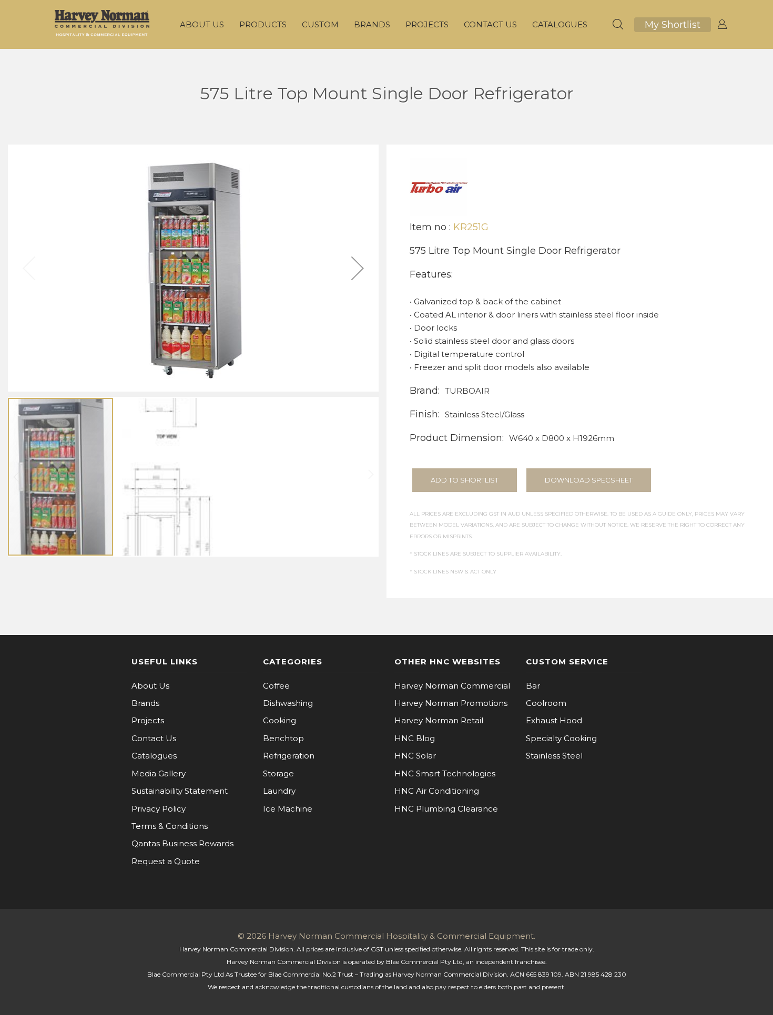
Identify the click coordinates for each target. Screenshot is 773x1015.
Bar (533, 686)
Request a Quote (165, 861)
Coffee (276, 686)
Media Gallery (158, 773)
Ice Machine (287, 809)
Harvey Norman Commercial (452, 686)
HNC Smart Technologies (444, 773)
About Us (150, 686)
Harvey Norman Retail (438, 720)
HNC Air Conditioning (436, 791)
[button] (358, 268)
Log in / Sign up (722, 25)
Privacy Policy (158, 809)
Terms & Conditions (169, 826)
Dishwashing (288, 703)
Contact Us (153, 738)
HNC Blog (414, 738)
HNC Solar (415, 756)
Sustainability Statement (179, 791)
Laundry (279, 791)
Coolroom (546, 703)
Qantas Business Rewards (182, 843)
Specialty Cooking (561, 738)
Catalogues (154, 756)
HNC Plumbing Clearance (446, 809)
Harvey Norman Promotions (450, 703)
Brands (145, 703)
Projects (147, 720)
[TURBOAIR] (438, 186)
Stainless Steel (554, 756)
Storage (278, 773)
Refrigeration (288, 756)
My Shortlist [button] (672, 24)
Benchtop (283, 738)
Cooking (279, 720)
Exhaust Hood (554, 720)
